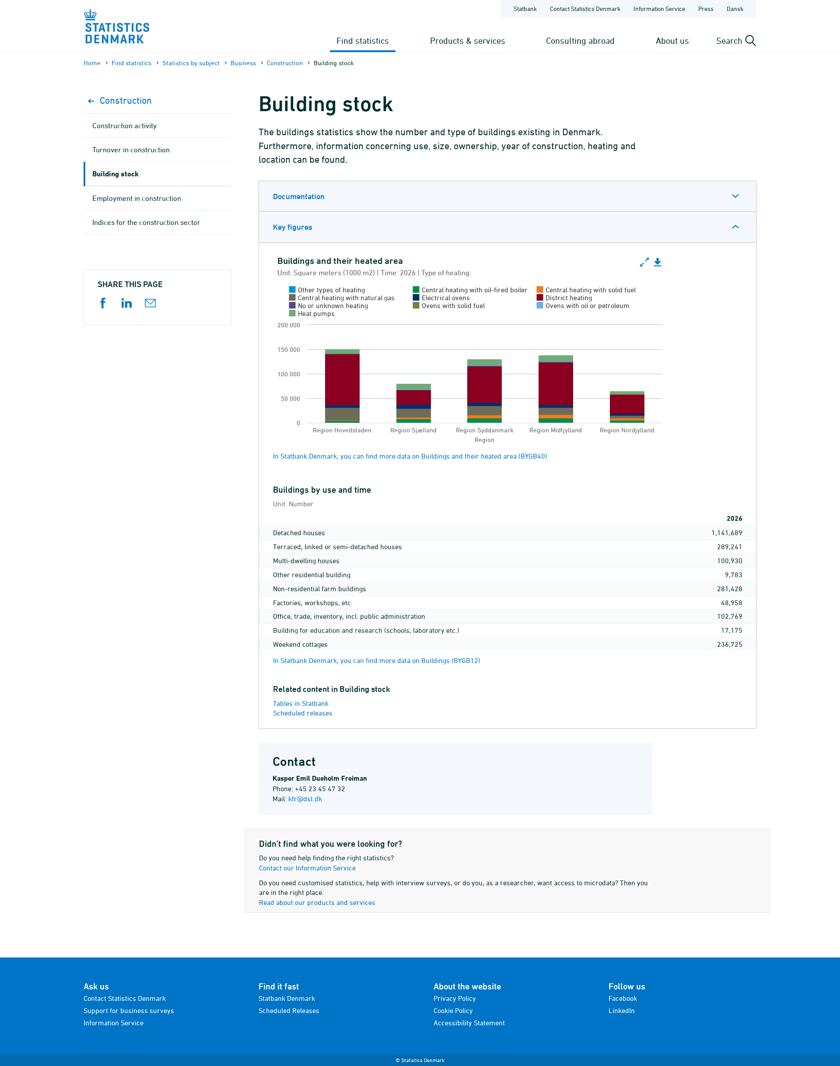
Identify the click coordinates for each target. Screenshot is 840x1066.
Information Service (659, 8)
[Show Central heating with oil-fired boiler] (470, 290)
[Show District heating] (564, 298)
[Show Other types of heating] (327, 290)
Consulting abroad (580, 40)
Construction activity (124, 125)
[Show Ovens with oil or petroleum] (583, 305)
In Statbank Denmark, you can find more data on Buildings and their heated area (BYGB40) (410, 456)
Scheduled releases (302, 713)
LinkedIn (622, 1010)
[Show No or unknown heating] (328, 305)
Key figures (292, 226)
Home (92, 63)
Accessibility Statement (469, 1023)
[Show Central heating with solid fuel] (586, 290)
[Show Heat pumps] (312, 313)
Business (243, 63)
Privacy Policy (455, 998)
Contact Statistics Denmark (585, 8)
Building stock (115, 173)
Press (706, 8)
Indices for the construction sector (146, 222)
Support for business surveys (129, 1010)
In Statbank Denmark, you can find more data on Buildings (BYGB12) (376, 660)
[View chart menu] (657, 262)
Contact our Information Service (307, 868)
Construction (285, 63)
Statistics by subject (191, 63)
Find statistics (362, 40)
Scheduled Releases (289, 1010)
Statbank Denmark (287, 998)
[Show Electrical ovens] (441, 298)
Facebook (623, 998)
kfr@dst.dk (305, 799)
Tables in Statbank (301, 703)
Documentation (299, 196)
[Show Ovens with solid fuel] (449, 305)
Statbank (525, 8)
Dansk (735, 8)
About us (672, 40)
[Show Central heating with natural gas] (342, 298)
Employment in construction (136, 198)
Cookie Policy (453, 1010)
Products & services (467, 40)
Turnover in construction (131, 149)
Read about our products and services (317, 902)
